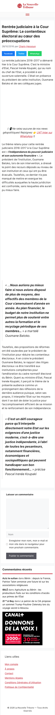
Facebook (8, 53)
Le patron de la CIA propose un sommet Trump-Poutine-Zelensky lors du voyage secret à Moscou (26, 604)
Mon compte (11, 664)
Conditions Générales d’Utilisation (23, 682)
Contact (9, 673)
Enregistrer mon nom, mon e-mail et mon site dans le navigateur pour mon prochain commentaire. (28, 544)
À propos (9, 669)
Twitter (21, 53)
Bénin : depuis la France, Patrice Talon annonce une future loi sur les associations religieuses (26, 582)
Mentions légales (14, 678)
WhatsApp (35, 53)
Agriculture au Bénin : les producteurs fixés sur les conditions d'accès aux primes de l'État (26, 593)
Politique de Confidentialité (19, 687)
